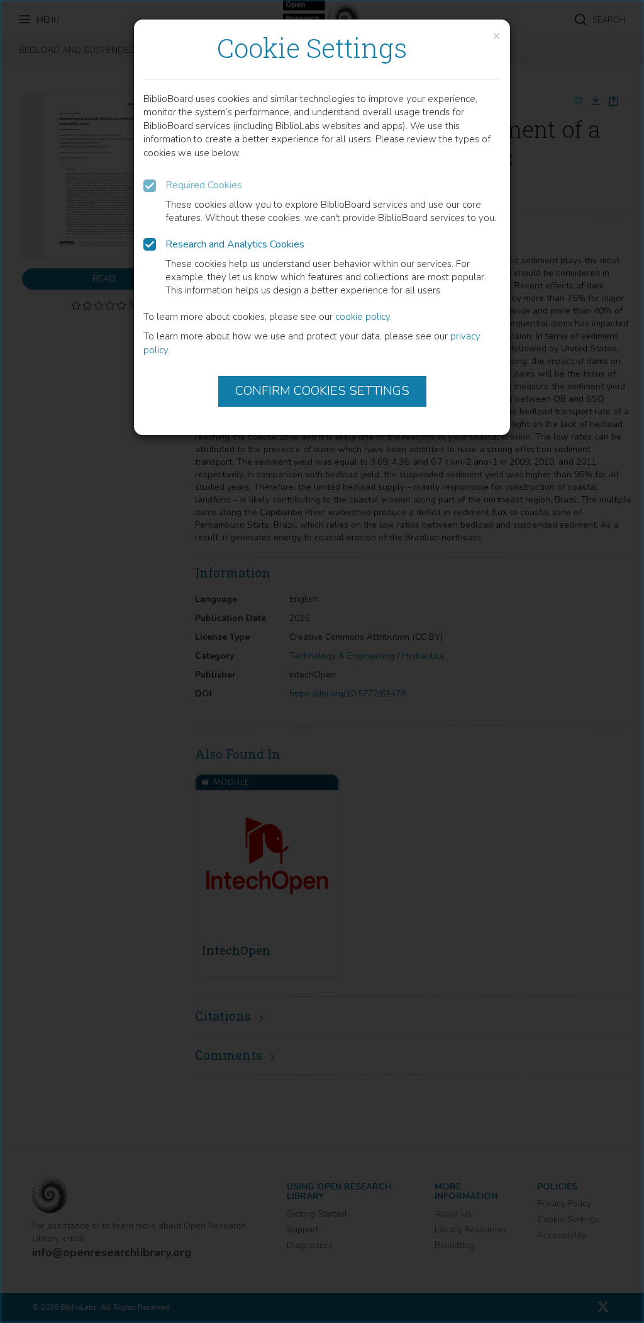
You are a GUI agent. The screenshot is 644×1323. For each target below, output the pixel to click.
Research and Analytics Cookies (234, 244)
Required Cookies (203, 185)
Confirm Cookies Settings (322, 390)
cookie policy (362, 316)
